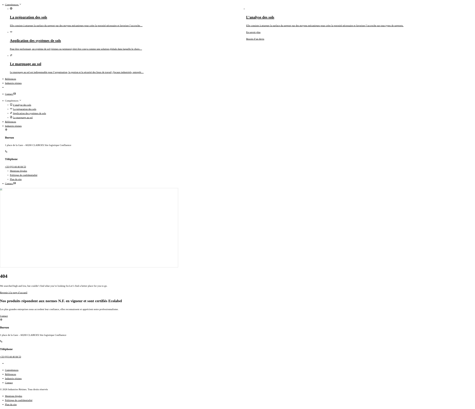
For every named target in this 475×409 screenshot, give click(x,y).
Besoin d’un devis (255, 39)
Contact (9, 94)
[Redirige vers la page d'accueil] (240, 87)
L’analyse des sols (22, 104)
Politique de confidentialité (23, 175)
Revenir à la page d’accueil (13, 292)
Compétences (12, 4)
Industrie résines (13, 83)
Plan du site (16, 179)
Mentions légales (18, 170)
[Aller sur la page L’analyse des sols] (360, 9)
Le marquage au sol (23, 117)
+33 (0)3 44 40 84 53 (15, 166)
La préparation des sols (24, 109)
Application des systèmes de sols (29, 113)
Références (10, 78)
